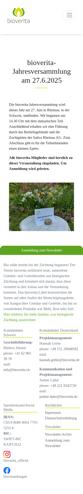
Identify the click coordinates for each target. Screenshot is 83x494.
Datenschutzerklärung (61, 418)
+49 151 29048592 (64, 349)
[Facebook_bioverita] (6, 470)
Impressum (53, 413)
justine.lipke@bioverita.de (58, 396)
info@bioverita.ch (16, 370)
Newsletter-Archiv (58, 434)
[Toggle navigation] (69, 15)
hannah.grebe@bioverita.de (59, 360)
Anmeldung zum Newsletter (41, 250)
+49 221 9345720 (63, 386)
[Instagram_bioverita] (6, 454)
